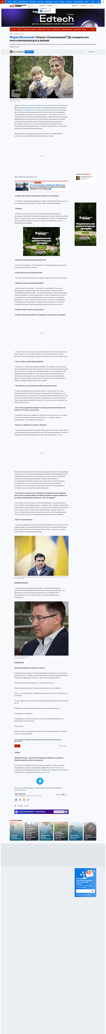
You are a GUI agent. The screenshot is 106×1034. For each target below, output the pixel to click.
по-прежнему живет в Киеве (31, 110)
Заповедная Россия (67, 29)
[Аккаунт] (103, 2)
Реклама (83, 5)
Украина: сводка (41, 29)
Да (41, 11)
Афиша (84, 29)
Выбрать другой (47, 11)
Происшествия (77, 29)
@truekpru (23, 790)
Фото (9, 1)
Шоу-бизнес (20, 805)
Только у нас (26, 29)
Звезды (62, 1)
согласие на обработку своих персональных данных (83, 894)
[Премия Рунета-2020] (31, 6)
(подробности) (45, 772)
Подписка (92, 5)
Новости (19, 29)
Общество (40, 1)
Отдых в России (56, 29)
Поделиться (92, 51)
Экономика (48, 1)
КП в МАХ (49, 29)
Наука (86, 1)
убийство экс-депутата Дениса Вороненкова (35, 105)
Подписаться (29, 51)
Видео (15, 1)
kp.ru (65, 794)
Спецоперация (23, 1)
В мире (56, 1)
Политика (32, 1)
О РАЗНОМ (26, 805)
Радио (76, 5)
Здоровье (69, 1)
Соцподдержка (78, 1)
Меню (2, 2)
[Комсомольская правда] (18, 5)
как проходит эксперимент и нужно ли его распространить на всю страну (48, 187)
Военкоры (33, 29)
